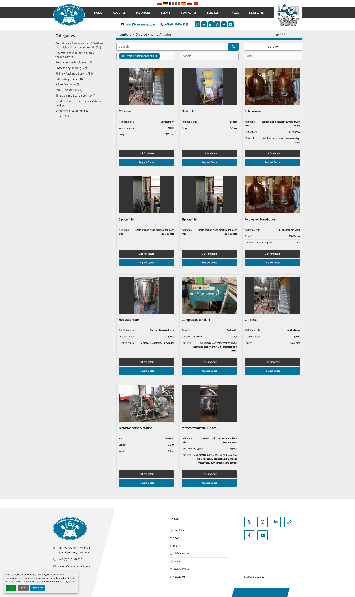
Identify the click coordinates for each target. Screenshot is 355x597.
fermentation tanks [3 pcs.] (200, 428)
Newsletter (257, 12)
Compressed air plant (196, 320)
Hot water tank (129, 320)
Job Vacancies (181, 553)
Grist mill (188, 111)
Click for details (146, 153)
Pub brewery (253, 111)
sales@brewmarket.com (140, 24)
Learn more (37, 588)
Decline (23, 588)
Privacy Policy (181, 569)
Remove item (123, 56)
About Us (119, 12)
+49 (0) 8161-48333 (177, 24)
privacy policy (67, 582)
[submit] (233, 47)
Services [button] (213, 12)
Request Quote (146, 162)
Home (98, 12)
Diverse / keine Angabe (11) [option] (138, 56)
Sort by (273, 46)
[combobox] (145, 56)
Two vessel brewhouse (260, 219)
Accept (11, 588)
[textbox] (188, 56)
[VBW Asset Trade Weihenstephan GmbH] (70, 528)
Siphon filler (127, 219)
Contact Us (189, 12)
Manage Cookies (254, 576)
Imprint (177, 561)
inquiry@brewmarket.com (74, 566)
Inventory (143, 12)
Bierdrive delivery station (135, 428)
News (235, 12)
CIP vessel (125, 111)
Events (165, 12)
